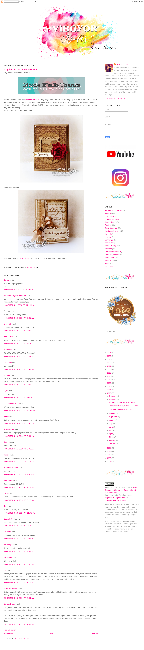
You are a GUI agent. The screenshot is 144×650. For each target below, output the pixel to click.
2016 (109, 383)
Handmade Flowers (112, 231)
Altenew (108, 213)
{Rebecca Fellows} (11, 588)
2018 (109, 376)
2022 (109, 363)
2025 (109, 356)
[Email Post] (36, 267)
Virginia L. (7, 375)
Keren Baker (8, 337)
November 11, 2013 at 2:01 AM (19, 449)
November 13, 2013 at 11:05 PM (19, 513)
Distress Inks (109, 222)
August (112, 420)
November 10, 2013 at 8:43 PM (19, 436)
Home (52, 633)
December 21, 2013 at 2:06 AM (19, 624)
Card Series (109, 216)
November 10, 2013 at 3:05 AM (19, 318)
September (113, 417)
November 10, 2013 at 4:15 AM (19, 344)
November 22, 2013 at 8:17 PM (19, 582)
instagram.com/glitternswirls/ (115, 500)
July (111, 423)
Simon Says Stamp (112, 255)
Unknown (7, 532)
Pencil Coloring (110, 246)
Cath (5, 570)
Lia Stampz (109, 240)
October (112, 413)
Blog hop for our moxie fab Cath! (20, 69)
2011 (109, 451)
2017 (109, 380)
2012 (109, 448)
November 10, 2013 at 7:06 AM (19, 385)
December (113, 396)
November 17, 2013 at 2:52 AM (19, 551)
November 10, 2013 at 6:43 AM (19, 369)
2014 (109, 390)
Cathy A (7, 442)
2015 (109, 386)
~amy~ (6, 416)
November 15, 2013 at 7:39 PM (19, 539)
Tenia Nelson (9, 480)
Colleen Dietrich (10, 604)
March (111, 437)
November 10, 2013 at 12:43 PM (19, 410)
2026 (109, 353)
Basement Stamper (11, 468)
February (112, 440)
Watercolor (109, 266)
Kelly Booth (8, 349)
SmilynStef (8, 324)
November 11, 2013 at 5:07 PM (19, 475)
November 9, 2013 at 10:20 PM (19, 290)
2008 (109, 461)
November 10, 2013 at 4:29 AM (19, 356)
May (111, 430)
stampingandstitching (12, 403)
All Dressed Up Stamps (113, 210)
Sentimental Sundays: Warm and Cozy (123, 406)
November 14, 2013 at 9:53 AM (19, 526)
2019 (109, 373)
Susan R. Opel (9, 519)
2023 (109, 359)
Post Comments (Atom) (22, 638)
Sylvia (6, 391)
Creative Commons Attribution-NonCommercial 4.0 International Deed (121, 490)
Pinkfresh (108, 249)
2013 (109, 393)
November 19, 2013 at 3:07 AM (19, 564)
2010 (109, 455)
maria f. (6, 455)
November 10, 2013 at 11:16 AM (19, 398)
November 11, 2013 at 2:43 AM (19, 462)
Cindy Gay (8, 362)
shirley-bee (8, 557)
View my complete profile (115, 98)
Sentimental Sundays (113, 252)
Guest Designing (111, 228)
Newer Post (8, 633)
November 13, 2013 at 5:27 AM (19, 500)
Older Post (95, 633)
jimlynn (6, 280)
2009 (109, 458)
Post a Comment (10, 630)
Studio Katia (109, 260)
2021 (109, 366)
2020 (109, 369)
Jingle (6, 506)
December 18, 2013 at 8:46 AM (19, 598)
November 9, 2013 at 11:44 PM (19, 305)
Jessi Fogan (8, 545)
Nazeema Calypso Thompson (15, 296)
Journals (108, 237)
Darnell (6, 493)
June (111, 427)
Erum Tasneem (122, 64)
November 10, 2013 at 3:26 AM (19, 331)
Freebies (108, 225)
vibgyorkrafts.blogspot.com (115, 498)
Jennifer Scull (9, 429)
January (112, 444)
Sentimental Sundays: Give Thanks (122, 402)
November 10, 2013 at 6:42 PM (19, 423)
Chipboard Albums (112, 219)
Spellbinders (109, 258)
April (111, 434)
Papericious (109, 243)
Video (107, 263)
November (113, 399)
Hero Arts (108, 234)
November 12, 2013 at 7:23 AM (19, 487)
